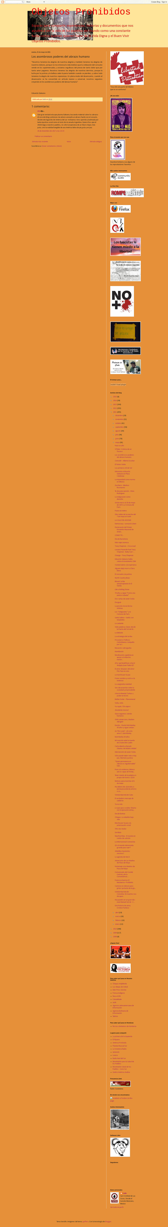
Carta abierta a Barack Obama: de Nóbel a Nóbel (125, 747)
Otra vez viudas (120, 829)
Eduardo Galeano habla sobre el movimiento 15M (125, 560)
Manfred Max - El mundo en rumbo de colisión (125, 837)
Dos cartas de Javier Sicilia (124, 599)
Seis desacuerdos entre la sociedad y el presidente (125, 689)
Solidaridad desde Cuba (124, 795)
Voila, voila (119, 703)
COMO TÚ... (119, 535)
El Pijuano (116, 1040)
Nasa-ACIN (117, 996)
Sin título (118, 833)
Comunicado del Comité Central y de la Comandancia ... (124, 874)
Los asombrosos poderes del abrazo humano (124, 456)
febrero (118, 920)
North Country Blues (122, 578)
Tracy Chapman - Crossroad (125, 546)
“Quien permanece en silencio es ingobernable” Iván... (125, 764)
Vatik (125, 1193)
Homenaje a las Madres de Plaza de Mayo (125, 868)
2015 (115, 397)
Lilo (38, 111)
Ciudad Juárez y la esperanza (125, 565)
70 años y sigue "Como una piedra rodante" (125, 594)
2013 (115, 405)
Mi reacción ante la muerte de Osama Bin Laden (125, 742)
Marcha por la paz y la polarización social (123, 824)
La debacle (119, 633)
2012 (115, 408)
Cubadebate (117, 999)
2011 (115, 412)
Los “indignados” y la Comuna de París (123, 613)
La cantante (119, 623)
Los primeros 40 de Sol (123, 468)
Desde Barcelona (121, 539)
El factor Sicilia (120, 464)
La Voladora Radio (120, 1049)
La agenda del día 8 (122, 857)
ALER (114, 1003)
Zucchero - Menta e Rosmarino (122, 486)
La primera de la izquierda (122, 1037)
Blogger (108, 1222)
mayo (117, 443)
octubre (118, 423)
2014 (115, 401)
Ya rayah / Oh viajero (122, 707)
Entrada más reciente (40, 142)
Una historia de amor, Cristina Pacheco (123, 907)
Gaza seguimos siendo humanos (123, 715)
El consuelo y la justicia (123, 574)
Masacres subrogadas (123, 648)
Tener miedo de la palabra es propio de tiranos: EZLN (125, 776)
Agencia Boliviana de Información (120, 1012)
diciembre (119, 416)
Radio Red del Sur (119, 1058)
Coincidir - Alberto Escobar (125, 461)
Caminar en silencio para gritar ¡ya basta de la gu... (125, 887)
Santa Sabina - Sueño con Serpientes (124, 619)
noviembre (119, 419)
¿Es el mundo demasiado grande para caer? (124, 846)
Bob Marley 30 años (122, 737)
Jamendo (116, 1052)
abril (117, 913)
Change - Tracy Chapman (124, 555)
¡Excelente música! (122, 710)
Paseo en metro (121, 511)
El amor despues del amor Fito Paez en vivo (124, 670)
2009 (115, 933)
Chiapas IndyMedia (120, 984)
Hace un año (119, 446)
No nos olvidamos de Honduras (124, 1026)
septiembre (119, 427)
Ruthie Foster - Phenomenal (125, 699)
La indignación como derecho (122, 498)
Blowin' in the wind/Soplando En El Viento (123, 584)
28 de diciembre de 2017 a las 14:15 (50, 131)
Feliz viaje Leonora (122, 543)
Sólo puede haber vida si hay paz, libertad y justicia (125, 757)
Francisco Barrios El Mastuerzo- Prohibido (124, 881)
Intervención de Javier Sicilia (125, 752)
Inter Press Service (119, 990)
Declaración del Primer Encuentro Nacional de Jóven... (124, 529)
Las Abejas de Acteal (120, 987)
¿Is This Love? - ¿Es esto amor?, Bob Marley (123, 732)
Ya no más (119, 804)
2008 (115, 937)
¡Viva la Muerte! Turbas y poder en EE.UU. (124, 695)
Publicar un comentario (43, 136)
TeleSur (115, 1016)
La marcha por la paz (122, 675)
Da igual (118, 602)
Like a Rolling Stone (122, 590)
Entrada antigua (96, 142)
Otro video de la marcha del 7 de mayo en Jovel (125, 515)
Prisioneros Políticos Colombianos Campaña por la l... (124, 642)
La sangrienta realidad (123, 684)
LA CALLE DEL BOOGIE (123, 520)
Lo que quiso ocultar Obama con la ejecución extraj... (125, 809)
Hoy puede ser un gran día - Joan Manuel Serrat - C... (125, 901)
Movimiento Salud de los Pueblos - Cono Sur (122, 1068)
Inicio (69, 142)
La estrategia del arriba (123, 636)
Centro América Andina (121, 1072)
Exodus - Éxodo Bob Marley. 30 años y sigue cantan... (125, 726)
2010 (115, 929)
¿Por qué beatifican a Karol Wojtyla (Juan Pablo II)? (125, 664)
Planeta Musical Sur (120, 1046)
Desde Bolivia (120, 814)
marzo (118, 916)
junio (117, 439)
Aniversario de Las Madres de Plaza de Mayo (125, 862)
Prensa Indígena (119, 993)
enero (117, 924)
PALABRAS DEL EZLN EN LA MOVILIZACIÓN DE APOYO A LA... (125, 789)
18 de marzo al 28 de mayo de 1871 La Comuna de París (125, 505)
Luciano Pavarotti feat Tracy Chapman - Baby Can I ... (125, 551)
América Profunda (119, 1043)
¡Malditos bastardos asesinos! (122, 852)
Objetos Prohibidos (81, 12)
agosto (118, 431)
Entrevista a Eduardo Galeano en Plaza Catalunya (122, 474)
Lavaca (115, 1055)
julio (117, 435)
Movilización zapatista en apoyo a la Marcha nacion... (124, 657)
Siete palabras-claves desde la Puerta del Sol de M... (125, 628)
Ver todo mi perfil (117, 1207)
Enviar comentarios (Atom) (52, 146)
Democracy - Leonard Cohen (125, 524)
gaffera (85, 1222)
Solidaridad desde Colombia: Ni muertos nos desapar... (125, 894)
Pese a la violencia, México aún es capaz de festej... (125, 771)
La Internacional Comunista (125, 842)
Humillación (119, 652)
